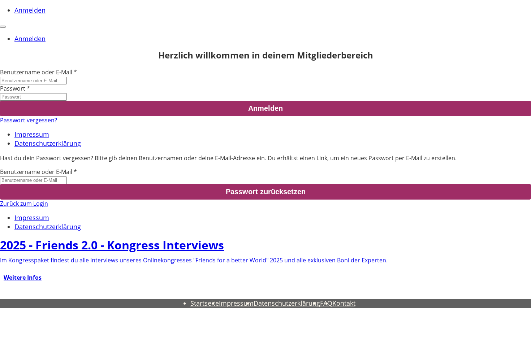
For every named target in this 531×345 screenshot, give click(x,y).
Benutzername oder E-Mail (36, 72)
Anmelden (30, 10)
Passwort (12, 88)
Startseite (204, 303)
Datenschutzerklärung (47, 143)
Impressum (31, 134)
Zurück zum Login (24, 204)
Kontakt (343, 303)
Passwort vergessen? (28, 120)
